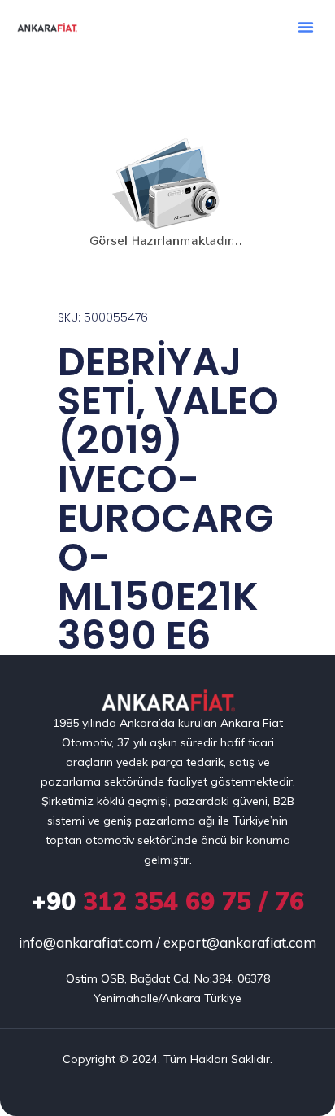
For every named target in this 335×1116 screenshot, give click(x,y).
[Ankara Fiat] (168, 701)
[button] (306, 27)
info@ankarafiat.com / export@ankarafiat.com (167, 942)
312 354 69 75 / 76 (168, 901)
